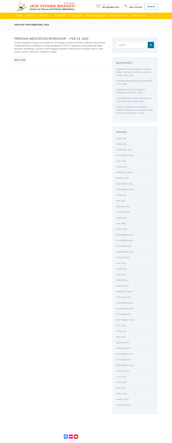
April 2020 (121, 229)
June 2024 (121, 144)
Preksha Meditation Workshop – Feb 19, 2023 (51, 38)
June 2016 (121, 269)
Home (19, 16)
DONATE (151, 7)
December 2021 (124, 184)
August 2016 (123, 258)
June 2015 (121, 331)
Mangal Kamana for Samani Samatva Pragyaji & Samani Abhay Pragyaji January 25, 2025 (135, 110)
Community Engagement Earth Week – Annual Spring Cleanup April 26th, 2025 (133, 72)
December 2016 (124, 235)
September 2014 (125, 365)
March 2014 (122, 399)
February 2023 (124, 172)
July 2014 (121, 377)
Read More (19, 60)
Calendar (75, 16)
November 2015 (124, 309)
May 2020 (121, 224)
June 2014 (121, 382)
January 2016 (123, 297)
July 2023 (121, 161)
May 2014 (121, 388)
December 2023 (124, 155)
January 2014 (123, 405)
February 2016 (124, 292)
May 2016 (121, 275)
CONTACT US (138, 16)
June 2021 (121, 195)
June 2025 (121, 138)
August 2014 (123, 371)
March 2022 (122, 178)
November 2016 (124, 241)
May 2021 (121, 201)
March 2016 (122, 286)
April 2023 (121, 167)
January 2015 (123, 348)
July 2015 (121, 326)
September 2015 (125, 320)
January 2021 (123, 206)
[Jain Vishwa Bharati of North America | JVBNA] (44, 6)
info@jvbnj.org (110, 7)
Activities (60, 16)
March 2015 (122, 343)
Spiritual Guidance (96, 16)
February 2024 (124, 150)
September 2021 (125, 189)
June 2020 (121, 218)
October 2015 (123, 314)
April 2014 (121, 394)
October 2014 (123, 360)
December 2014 (124, 354)
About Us (31, 16)
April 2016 (121, 280)
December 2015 (124, 303)
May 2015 (121, 337)
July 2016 (121, 263)
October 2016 (123, 246)
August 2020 (123, 212)
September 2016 (125, 252)
